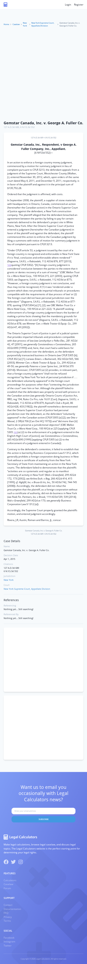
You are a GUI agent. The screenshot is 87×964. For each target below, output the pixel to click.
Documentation (12, 909)
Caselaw (16, 24)
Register (78, 4)
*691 (16, 432)
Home (6, 24)
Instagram (9, 941)
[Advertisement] (43, 73)
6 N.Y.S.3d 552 (27, 127)
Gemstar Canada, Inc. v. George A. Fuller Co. (43, 122)
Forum (7, 888)
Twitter (8, 945)
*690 (9, 265)
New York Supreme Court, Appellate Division (42, 24)
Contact (8, 905)
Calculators (10, 880)
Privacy (8, 917)
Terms (7, 921)
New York (25, 24)
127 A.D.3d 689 (11, 127)
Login (68, 4)
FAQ (6, 913)
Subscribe (44, 819)
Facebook (9, 937)
